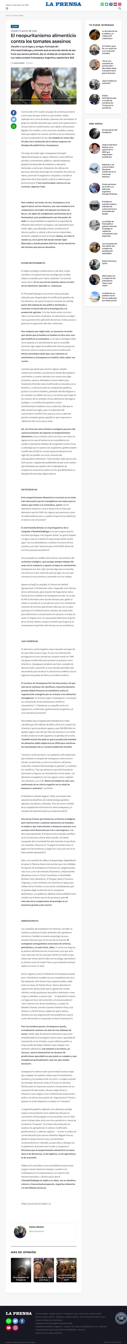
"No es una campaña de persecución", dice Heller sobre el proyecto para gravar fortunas (109, 67)
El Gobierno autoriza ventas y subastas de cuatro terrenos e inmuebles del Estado (109, 208)
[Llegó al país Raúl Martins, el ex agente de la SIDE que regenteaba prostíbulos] (94, 148)
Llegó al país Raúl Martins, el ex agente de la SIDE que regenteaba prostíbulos (109, 151)
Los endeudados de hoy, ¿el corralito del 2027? (66, 1277)
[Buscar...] (119, 8)
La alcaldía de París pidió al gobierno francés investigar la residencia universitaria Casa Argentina (109, 228)
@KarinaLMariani (36, 1231)
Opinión (15, 15)
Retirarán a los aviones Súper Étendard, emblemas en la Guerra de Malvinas (109, 170)
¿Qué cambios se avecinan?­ (109, 82)
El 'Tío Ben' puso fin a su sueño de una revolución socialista (109, 50)
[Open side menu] (7, 8)
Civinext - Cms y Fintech (112, 1342)
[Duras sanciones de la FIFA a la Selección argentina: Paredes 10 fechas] (94, 188)
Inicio (8, 15)
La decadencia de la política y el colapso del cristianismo (109, 35)
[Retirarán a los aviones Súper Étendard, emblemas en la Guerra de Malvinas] (94, 168)
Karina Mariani (19, 63)
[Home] (19, 1315)
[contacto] (102, 4)
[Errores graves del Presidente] (94, 133)
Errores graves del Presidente (21, 1278)
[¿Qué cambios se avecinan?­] (94, 84)
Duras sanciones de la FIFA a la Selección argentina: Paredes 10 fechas (109, 189)
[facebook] (110, 4)
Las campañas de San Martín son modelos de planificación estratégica (109, 248)
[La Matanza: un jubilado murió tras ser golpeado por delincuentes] (94, 297)
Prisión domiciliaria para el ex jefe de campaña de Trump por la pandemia (109, 102)
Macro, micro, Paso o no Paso (43, 1278)
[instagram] (119, 4)
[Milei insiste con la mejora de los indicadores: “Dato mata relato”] (94, 279)
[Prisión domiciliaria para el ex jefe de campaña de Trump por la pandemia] (94, 99)
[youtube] (115, 4)
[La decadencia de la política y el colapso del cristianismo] (94, 34)
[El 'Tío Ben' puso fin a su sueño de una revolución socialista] (94, 49)
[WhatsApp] (13, 126)
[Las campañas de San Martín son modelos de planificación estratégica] (94, 247)
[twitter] (106, 4)
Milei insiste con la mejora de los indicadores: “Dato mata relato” (108, 281)
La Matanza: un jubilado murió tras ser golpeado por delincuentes (109, 297)
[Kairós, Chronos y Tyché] (94, 264)
